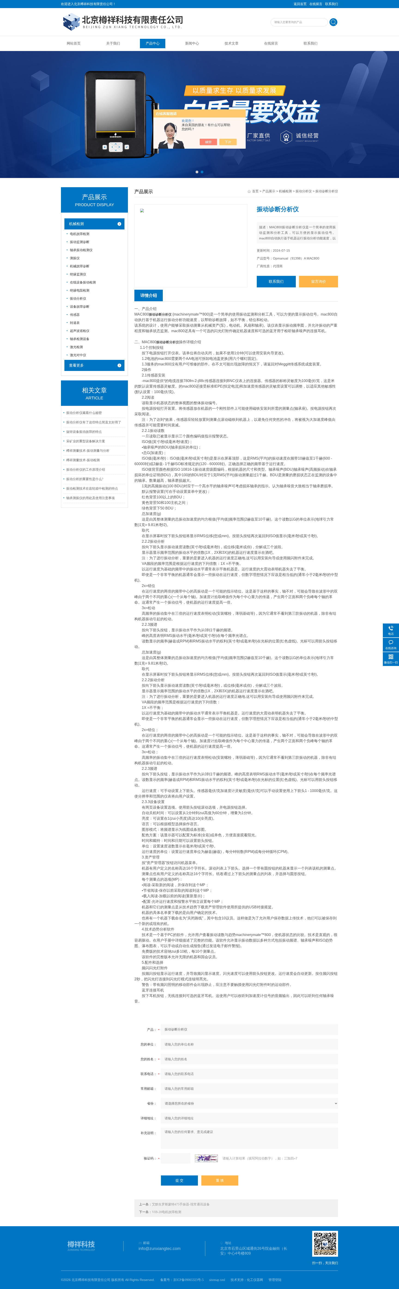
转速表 (75, 323)
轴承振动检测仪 (81, 250)
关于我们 (113, 43)
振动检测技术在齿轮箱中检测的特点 (92, 488)
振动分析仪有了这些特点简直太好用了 (93, 422)
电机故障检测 (79, 234)
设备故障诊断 (79, 306)
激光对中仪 (78, 355)
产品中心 (153, 43)
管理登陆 (275, 1280)
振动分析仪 (78, 298)
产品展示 (268, 191)
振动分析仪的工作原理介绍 (85, 469)
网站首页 (74, 43)
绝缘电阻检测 (79, 290)
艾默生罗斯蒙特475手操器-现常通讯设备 (181, 1204)
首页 (255, 191)
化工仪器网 (255, 1280)
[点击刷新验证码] (206, 1158)
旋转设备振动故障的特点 (84, 432)
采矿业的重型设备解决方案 (85, 441)
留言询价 (318, 281)
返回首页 (300, 4)
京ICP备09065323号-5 (188, 1280)
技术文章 (232, 43)
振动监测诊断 (79, 242)
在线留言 (315, 4)
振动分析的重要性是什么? (84, 479)
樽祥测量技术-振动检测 (83, 460)
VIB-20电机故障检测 (166, 1212)
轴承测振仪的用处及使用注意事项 (90, 498)
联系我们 (331, 4)
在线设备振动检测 (83, 282)
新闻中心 (192, 43)
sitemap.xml (217, 1280)
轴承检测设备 (79, 339)
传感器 (75, 314)
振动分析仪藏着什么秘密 (84, 413)
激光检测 (76, 347)
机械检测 (76, 224)
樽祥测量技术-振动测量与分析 (87, 450)
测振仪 (75, 258)
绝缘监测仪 (78, 274)
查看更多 (76, 365)
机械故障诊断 (79, 266)
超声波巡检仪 (79, 331)
